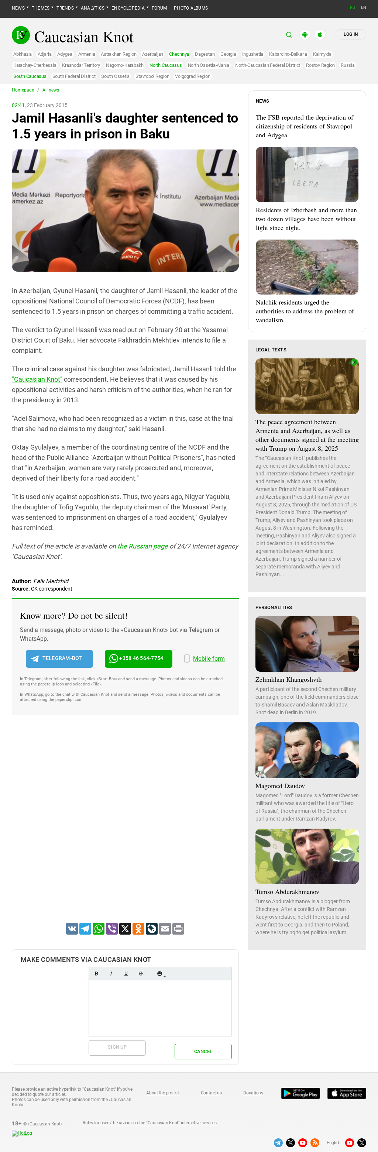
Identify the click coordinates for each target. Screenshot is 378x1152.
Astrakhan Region (118, 54)
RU (352, 7)
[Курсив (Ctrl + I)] (111, 973)
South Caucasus (30, 76)
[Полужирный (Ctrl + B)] (96, 973)
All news (50, 90)
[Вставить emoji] (159, 973)
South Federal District (74, 76)
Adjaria (44, 54)
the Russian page (142, 546)
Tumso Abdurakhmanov (287, 891)
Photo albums (191, 8)
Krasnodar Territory (81, 65)
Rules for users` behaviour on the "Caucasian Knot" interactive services (150, 1122)
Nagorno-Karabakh (125, 65)
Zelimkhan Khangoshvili (288, 679)
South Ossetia (115, 76)
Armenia (86, 54)
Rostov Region (320, 65)
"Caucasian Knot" (37, 379)
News (18, 8)
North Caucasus (166, 65)
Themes (40, 8)
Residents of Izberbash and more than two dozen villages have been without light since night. (306, 218)
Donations (253, 1093)
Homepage (23, 90)
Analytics (92, 8)
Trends (64, 8)
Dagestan (204, 54)
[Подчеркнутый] (125, 973)
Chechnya (179, 54)
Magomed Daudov (280, 785)
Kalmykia (322, 54)
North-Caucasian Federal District (267, 65)
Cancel (203, 1051)
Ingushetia (253, 54)
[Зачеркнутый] (140, 973)
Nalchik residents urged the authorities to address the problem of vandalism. (305, 311)
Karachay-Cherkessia (34, 65)
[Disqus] (125, 828)
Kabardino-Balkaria (288, 54)
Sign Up (117, 1047)
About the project (162, 1093)
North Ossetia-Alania (208, 65)
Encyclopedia (128, 8)
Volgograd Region (192, 76)
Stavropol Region (152, 76)
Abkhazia (22, 54)
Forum (159, 8)
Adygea (64, 54)
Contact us (211, 1093)
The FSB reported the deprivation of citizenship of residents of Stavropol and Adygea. (304, 126)
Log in (351, 34)
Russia (348, 65)
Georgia (228, 54)
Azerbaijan (152, 54)
